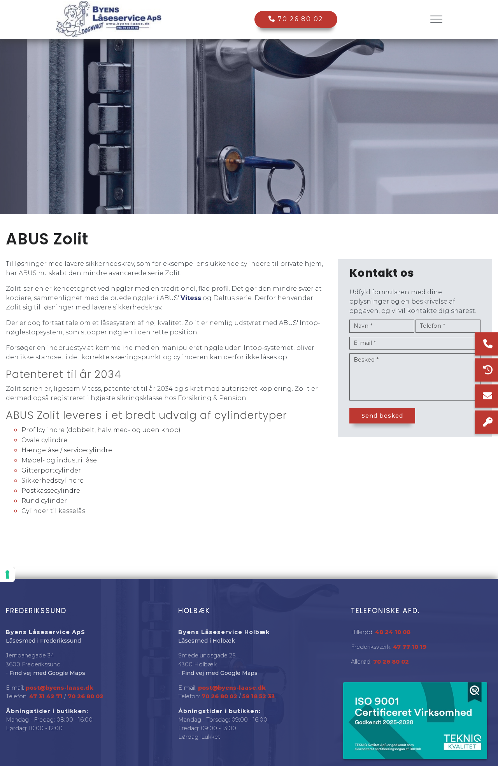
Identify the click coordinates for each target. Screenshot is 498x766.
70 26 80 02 (299, 19)
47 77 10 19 (409, 646)
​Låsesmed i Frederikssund (43, 640)
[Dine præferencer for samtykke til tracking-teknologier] (7, 574)
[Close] (476, 692)
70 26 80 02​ (85, 696)
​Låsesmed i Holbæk (206, 640)
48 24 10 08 (392, 632)
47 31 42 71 (46, 696)
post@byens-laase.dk (59, 687)
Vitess (191, 298)
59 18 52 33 (258, 696)
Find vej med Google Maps (47, 672)
